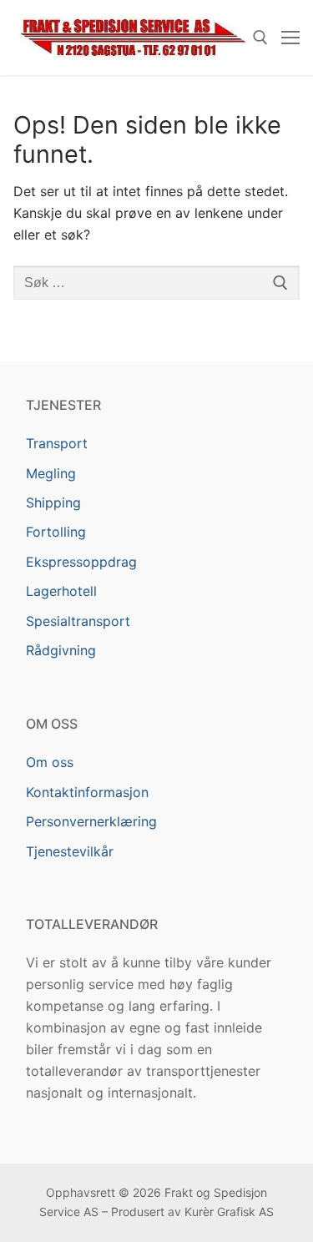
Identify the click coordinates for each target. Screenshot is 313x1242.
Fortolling (56, 531)
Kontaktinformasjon (87, 792)
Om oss (49, 762)
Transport (57, 443)
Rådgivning (61, 650)
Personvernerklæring (91, 821)
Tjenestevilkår (70, 851)
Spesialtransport (78, 621)
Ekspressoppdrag (81, 561)
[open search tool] (260, 37)
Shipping (53, 502)
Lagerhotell (61, 591)
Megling (51, 473)
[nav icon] (290, 37)
